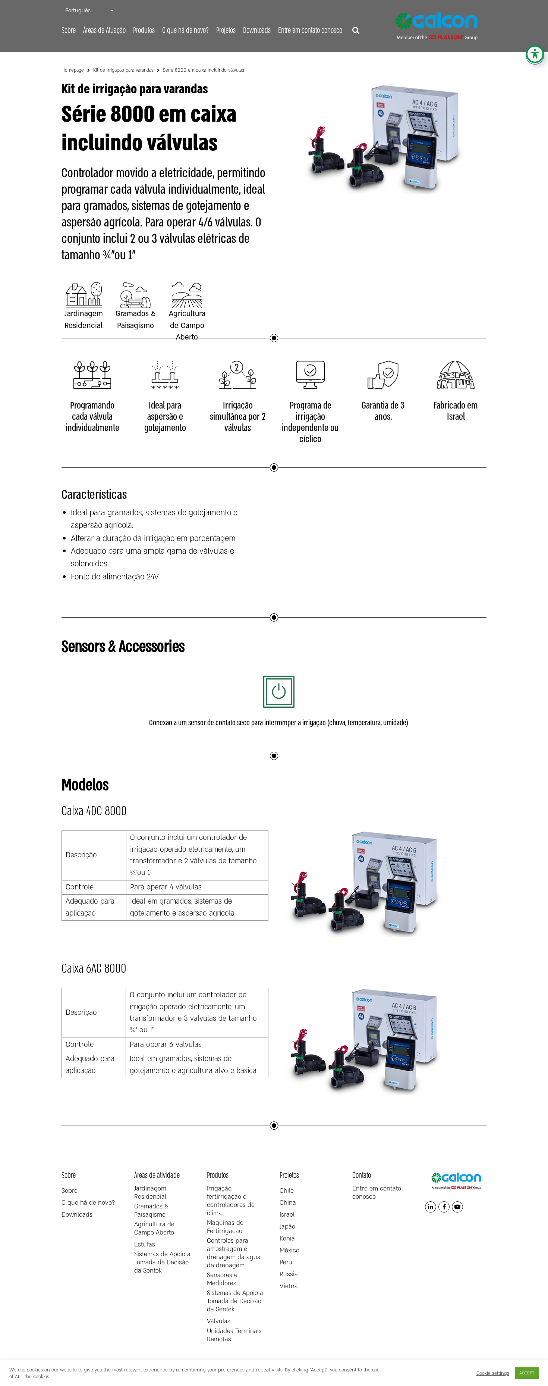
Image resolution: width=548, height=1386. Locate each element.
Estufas (144, 1244)
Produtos (144, 30)
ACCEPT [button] (526, 1373)
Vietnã (289, 1286)
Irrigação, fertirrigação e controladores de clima (231, 1201)
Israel (287, 1215)
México (289, 1250)
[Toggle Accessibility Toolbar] (535, 54)
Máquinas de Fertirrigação (225, 1227)
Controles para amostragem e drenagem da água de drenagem (234, 1253)
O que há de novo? (185, 30)
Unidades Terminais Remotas (234, 1335)
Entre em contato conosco (310, 30)
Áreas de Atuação (104, 30)
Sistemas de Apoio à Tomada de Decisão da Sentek (162, 1262)
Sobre (69, 30)
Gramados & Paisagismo (151, 1210)
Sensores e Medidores (222, 1279)
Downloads (257, 30)
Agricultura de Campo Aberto (154, 1228)
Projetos (226, 30)
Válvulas (218, 1321)
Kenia (287, 1239)
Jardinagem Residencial (150, 1193)
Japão (287, 1227)
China (288, 1203)
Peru (286, 1262)
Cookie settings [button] (492, 1373)
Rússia (289, 1274)
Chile (287, 1191)
